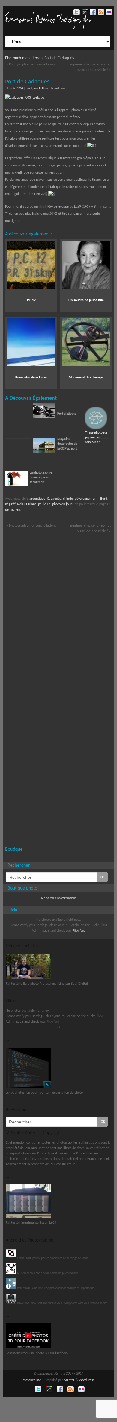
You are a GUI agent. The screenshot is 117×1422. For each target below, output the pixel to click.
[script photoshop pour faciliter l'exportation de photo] (28, 1087)
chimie (68, 499)
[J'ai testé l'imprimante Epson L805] (28, 1217)
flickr (59, 1027)
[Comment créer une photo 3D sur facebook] (28, 1347)
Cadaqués (54, 499)
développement (86, 499)
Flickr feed (79, 930)
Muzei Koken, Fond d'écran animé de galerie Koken (47, 1273)
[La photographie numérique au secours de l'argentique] (16, 485)
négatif (10, 504)
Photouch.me (31, 1380)
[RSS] (100, 13)
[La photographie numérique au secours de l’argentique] (96, 453)
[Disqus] (58, 612)
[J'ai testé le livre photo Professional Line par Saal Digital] (28, 978)
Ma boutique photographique (58, 898)
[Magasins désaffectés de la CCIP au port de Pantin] (18, 453)
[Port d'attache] (44, 417)
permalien (12, 509)
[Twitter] (76, 13)
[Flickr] (108, 13)
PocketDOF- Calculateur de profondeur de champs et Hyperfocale (55, 1288)
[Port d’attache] (18, 420)
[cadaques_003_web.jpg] (58, 98)
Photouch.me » (18, 58)
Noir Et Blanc (41, 88)
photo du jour (57, 88)
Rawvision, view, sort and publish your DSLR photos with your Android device (61, 1303)
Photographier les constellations (31, 64)
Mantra (69, 1380)
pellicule (44, 504)
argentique (37, 499)
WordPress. (87, 1380)
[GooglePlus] (84, 13)
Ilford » (38, 58)
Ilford (29, 88)
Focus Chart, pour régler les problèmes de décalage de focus (52, 1258)
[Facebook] (92, 13)
